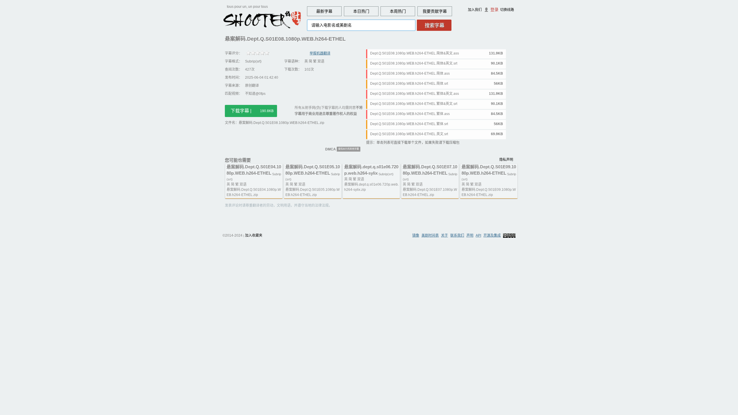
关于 (444, 235)
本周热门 (398, 11)
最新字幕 (324, 11)
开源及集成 (492, 235)
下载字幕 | (252, 110)
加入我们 (475, 10)
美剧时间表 (430, 235)
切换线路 (507, 10)
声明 (469, 235)
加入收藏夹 (253, 235)
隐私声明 (506, 160)
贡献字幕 (439, 11)
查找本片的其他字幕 (348, 149)
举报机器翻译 (320, 53)
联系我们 (457, 235)
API (478, 235)
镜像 (415, 235)
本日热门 (361, 11)
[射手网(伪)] (262, 19)
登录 (494, 9)
